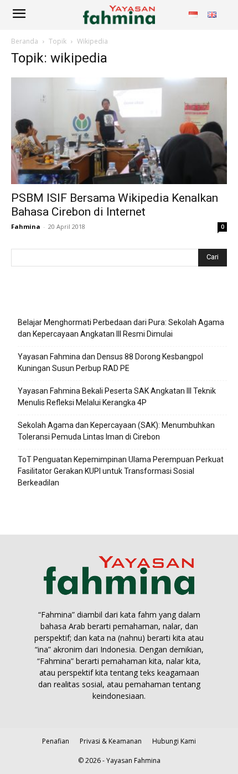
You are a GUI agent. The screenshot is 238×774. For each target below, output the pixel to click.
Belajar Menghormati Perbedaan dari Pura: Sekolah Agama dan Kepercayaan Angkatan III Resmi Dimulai (121, 328)
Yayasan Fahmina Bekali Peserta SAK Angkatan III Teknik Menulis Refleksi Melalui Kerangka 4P (117, 396)
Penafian (55, 741)
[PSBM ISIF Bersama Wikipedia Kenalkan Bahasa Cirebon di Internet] (119, 130)
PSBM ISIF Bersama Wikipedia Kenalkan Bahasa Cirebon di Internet (114, 204)
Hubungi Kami (174, 741)
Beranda (24, 41)
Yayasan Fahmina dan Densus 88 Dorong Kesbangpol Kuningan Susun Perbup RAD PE (110, 362)
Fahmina (25, 226)
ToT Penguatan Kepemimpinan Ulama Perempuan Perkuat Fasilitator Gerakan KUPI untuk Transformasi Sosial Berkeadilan (121, 471)
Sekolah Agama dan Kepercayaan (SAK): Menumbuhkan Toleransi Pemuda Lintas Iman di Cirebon (116, 431)
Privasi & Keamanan (111, 741)
